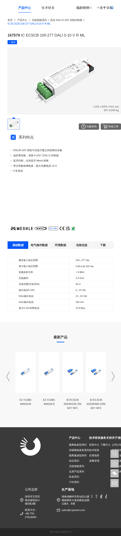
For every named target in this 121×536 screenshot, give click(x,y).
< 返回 (12, 42)
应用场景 (94, 455)
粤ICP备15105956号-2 (61, 532)
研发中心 (94, 444)
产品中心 (22, 20)
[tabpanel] (60, 284)
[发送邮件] (114, 483)
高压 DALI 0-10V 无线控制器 (66, 20)
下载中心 (106, 444)
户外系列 (74, 482)
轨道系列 (74, 476)
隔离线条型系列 (78, 444)
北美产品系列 (76, 471)
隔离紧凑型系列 (78, 455)
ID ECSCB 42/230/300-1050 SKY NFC (96, 404)
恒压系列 (74, 460)
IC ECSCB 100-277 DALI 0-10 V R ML (29, 23)
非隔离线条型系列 (79, 450)
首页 (10, 20)
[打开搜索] (114, 454)
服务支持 (106, 437)
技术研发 (95, 437)
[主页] (114, 463)
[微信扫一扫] (114, 473)
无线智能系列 (39, 20)
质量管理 (94, 460)
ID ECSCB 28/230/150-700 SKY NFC (72, 404)
